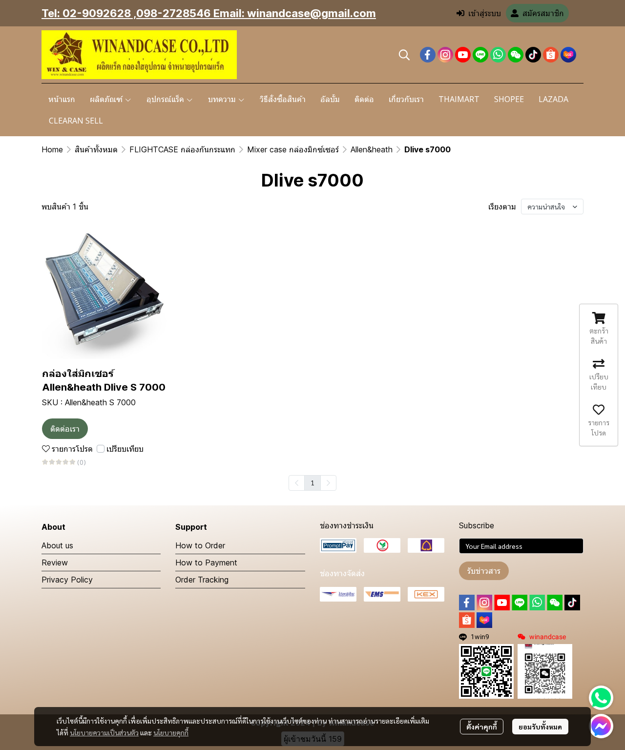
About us (57, 545)
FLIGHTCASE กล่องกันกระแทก (182, 149)
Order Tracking (202, 579)
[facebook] (428, 54)
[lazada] (568, 54)
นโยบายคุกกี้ (170, 732)
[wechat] (515, 54)
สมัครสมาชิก (543, 13)
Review (55, 562)
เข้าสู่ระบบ (484, 13)
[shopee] (551, 54)
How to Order (200, 545)
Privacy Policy (67, 579)
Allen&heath (372, 149)
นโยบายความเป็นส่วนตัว (104, 732)
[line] (480, 54)
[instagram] (445, 54)
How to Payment (206, 562)
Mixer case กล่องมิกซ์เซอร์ (293, 149)
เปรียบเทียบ (125, 449)
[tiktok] (533, 54)
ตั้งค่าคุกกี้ (481, 726)
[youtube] (463, 54)
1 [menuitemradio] (312, 482)
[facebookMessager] (601, 726)
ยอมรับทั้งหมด (540, 726)
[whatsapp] (498, 54)
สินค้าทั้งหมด (96, 149)
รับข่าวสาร (483, 571)
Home (52, 149)
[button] (404, 54)
